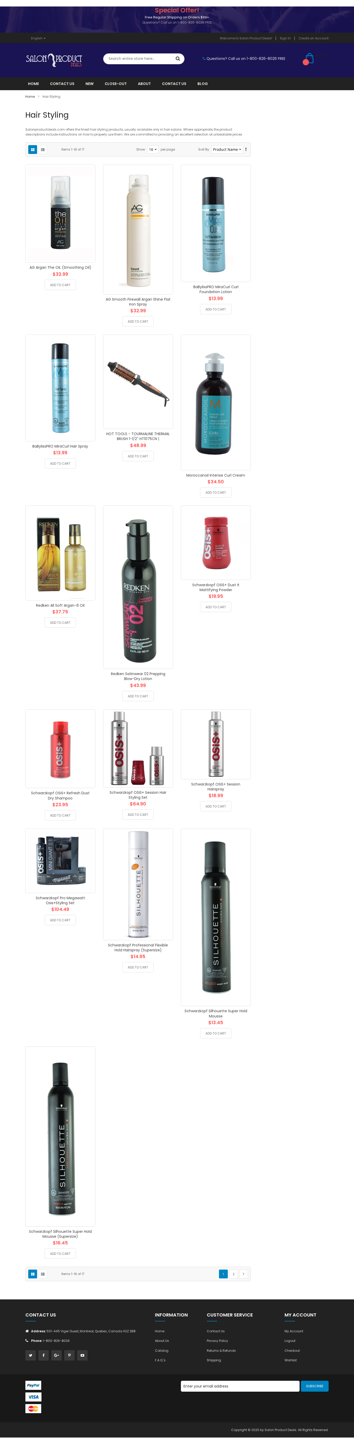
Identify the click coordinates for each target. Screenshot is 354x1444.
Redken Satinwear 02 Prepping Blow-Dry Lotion (138, 676)
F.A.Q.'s (160, 1360)
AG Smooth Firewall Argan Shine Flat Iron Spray (138, 302)
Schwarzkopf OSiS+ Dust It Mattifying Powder (215, 587)
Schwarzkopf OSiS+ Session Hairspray (215, 787)
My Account (294, 1331)
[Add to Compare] (87, 243)
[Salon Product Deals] (60, 60)
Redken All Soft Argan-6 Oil (60, 605)
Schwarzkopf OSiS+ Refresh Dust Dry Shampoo (60, 795)
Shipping (214, 1360)
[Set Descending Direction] (246, 149)
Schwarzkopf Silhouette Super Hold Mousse (216, 1013)
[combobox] (144, 58)
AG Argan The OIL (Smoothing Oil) (60, 267)
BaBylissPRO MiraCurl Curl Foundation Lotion (215, 289)
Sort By (203, 149)
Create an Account (314, 38)
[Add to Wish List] (87, 231)
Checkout (292, 1350)
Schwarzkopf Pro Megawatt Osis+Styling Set (60, 900)
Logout (290, 1341)
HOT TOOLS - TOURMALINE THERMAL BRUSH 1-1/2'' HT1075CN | (138, 436)
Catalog (161, 1350)
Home (30, 96)
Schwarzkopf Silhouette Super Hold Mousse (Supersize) (60, 1234)
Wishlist (291, 1360)
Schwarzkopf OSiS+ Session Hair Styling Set (138, 795)
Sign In (285, 38)
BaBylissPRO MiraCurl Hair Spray (60, 446)
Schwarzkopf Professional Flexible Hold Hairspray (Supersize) (138, 948)
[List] (42, 149)
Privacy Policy (217, 1341)
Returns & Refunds (221, 1350)
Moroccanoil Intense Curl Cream (215, 475)
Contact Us (216, 1331)
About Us (162, 1341)
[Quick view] (87, 255)
